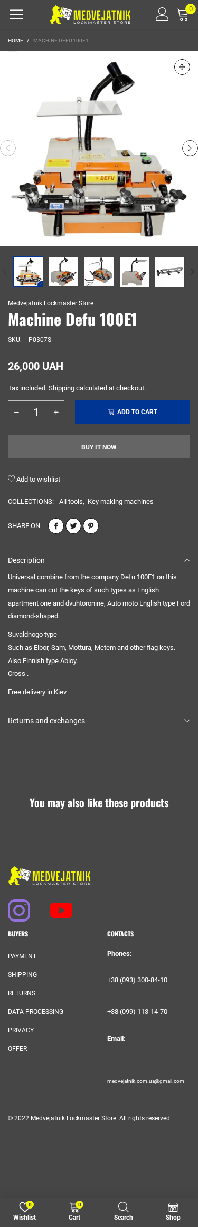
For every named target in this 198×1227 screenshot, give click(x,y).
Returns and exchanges (46, 720)
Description (26, 560)
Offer (17, 1048)
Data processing (35, 1011)
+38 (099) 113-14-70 (137, 1011)
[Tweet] (73, 526)
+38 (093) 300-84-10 (137, 980)
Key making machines (121, 501)
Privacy (21, 1030)
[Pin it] (91, 526)
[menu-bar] (16, 14)
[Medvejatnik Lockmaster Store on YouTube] (56, 905)
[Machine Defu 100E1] (99, 148)
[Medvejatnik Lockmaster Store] (90, 14)
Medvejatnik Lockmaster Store (50, 303)
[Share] (56, 526)
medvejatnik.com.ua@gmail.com (145, 1081)
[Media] (182, 67)
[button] (8, 148)
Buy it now (99, 447)
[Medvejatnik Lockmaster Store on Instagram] (14, 905)
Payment (22, 956)
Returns (21, 993)
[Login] (158, 14)
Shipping (61, 388)
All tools (71, 501)
